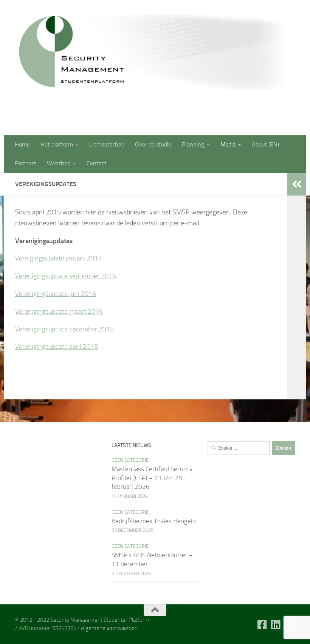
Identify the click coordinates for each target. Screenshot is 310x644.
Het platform (56, 144)
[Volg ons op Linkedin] (276, 624)
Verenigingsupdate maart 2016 (59, 311)
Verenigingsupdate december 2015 (64, 329)
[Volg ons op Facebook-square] (262, 624)
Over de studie (153, 144)
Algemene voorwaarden (109, 628)
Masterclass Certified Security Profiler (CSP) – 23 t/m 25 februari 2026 (152, 477)
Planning (193, 144)
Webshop (58, 163)
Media (228, 144)
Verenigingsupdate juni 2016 (55, 294)
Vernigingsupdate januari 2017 (58, 258)
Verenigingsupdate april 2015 (56, 346)
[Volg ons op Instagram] (289, 624)
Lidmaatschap (106, 144)
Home (22, 144)
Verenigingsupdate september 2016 (65, 276)
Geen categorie (130, 460)
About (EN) (265, 144)
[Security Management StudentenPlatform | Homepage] (149, 52)
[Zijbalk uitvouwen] (296, 184)
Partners (25, 163)
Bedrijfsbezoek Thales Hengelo (154, 521)
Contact (97, 163)
